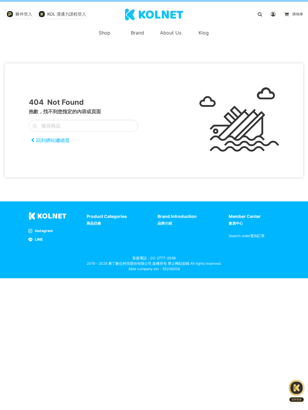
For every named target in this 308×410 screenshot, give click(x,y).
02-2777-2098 (163, 258)
